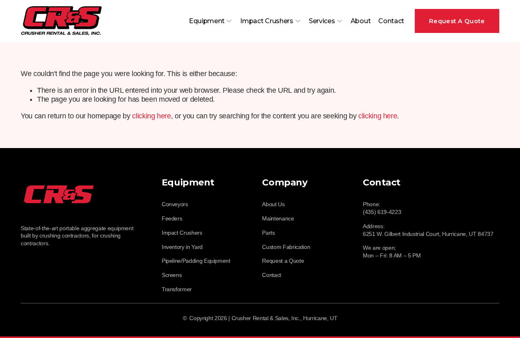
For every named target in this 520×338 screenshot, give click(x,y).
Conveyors (175, 204)
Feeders (172, 218)
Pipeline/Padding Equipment (196, 260)
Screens (172, 275)
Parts (268, 232)
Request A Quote (457, 21)
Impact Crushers (182, 232)
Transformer (177, 289)
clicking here (151, 116)
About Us (273, 204)
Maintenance (278, 218)
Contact (391, 21)
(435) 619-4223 (382, 212)
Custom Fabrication (286, 247)
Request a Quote (283, 260)
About (360, 21)
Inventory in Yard (182, 247)
